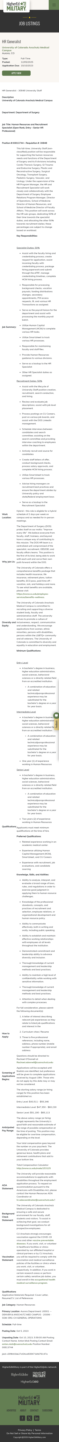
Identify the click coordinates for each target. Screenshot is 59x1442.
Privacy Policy (25, 1430)
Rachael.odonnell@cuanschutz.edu (35, 1062)
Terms (38, 1430)
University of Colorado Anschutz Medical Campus (25, 49)
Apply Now (16, 73)
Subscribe (47, 1410)
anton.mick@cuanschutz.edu (17, 1344)
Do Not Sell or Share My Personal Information (30, 1433)
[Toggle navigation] (54, 5)
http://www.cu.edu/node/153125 (34, 1168)
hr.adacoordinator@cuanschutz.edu (35, 1200)
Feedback (56, 724)
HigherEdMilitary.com (37, 1437)
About (23, 1410)
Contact (34, 1410)
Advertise (11, 1410)
